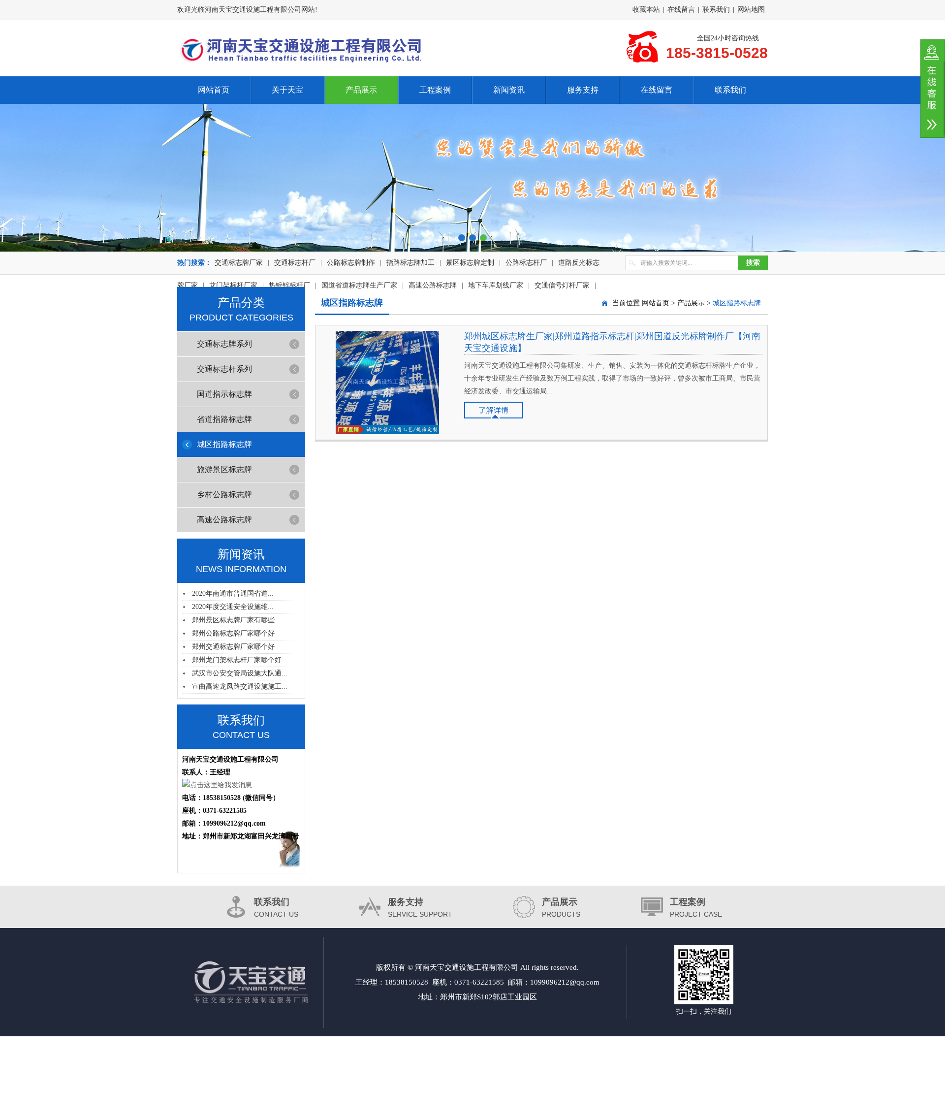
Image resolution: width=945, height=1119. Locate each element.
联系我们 (716, 9)
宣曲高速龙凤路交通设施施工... (239, 686)
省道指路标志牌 (224, 419)
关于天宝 (287, 90)
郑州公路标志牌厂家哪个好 (233, 633)
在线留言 (681, 9)
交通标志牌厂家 (239, 262)
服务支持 (582, 90)
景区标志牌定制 (470, 262)
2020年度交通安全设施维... (233, 606)
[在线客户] (932, 88)
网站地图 (751, 9)
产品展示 (361, 90)
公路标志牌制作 (351, 262)
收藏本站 (646, 9)
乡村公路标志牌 (224, 494)
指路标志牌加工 (410, 262)
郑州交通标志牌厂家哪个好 (233, 646)
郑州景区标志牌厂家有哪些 (233, 620)
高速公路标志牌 (224, 519)
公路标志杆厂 (526, 262)
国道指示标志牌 (224, 394)
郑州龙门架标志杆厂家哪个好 (237, 660)
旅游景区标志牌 (224, 469)
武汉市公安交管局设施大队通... (239, 673)
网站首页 (213, 90)
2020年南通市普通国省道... (233, 593)
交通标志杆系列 (224, 369)
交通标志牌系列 (224, 344)
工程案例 (435, 90)
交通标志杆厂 (294, 262)
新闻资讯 (509, 90)
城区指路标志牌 (224, 444)
